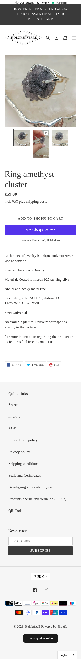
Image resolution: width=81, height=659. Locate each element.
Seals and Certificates (24, 475)
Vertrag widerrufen (40, 638)
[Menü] (74, 37)
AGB (12, 428)
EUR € (39, 576)
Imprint (14, 416)
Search (13, 405)
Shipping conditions (23, 463)
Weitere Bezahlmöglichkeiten (40, 240)
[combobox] (67, 655)
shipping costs (36, 202)
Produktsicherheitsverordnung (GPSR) (37, 499)
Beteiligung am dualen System (31, 487)
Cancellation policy (23, 440)
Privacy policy (19, 452)
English (64, 655)
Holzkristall (32, 626)
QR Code (15, 511)
